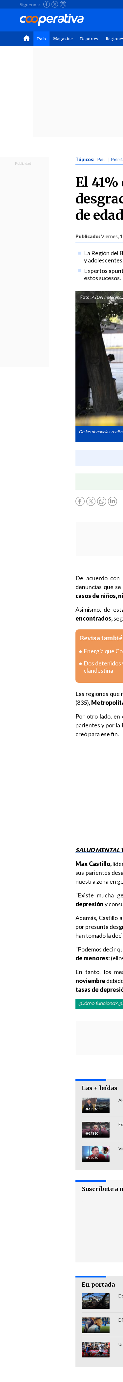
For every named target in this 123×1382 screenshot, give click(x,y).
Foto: (85, 297)
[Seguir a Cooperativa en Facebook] (46, 4)
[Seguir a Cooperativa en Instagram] (63, 4)
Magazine (63, 38)
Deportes (89, 38)
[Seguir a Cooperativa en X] (54, 4)
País (41, 38)
